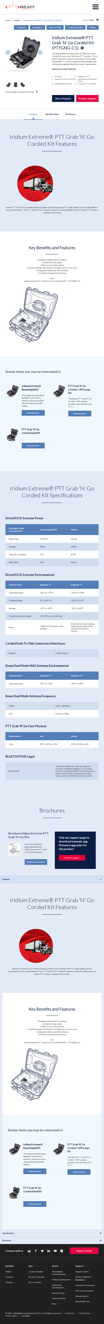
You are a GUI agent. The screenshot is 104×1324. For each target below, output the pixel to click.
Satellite (17, 20)
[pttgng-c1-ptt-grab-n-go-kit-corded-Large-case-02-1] (22, 84)
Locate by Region (36, 1271)
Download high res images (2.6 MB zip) (19, 92)
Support (79, 1266)
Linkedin (48, 1250)
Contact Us (70, 1313)
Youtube (55, 1250)
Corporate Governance (85, 1285)
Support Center (84, 1250)
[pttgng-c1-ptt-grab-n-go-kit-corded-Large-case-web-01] (8, 84)
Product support (87, 98)
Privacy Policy (11, 1316)
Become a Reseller (36, 1277)
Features (33, 114)
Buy (31, 1266)
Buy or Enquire (63, 98)
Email (29, 1250)
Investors (80, 1279)
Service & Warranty (83, 1277)
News (54, 1304)
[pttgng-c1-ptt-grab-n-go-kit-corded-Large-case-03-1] (15, 84)
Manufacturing (58, 1293)
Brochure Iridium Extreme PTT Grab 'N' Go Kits (28, 835)
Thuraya (8, 1282)
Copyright (26, 1316)
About (55, 1266)
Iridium (8, 1271)
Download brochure (36, 862)
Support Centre (82, 1271)
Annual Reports (82, 1296)
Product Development (61, 1279)
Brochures (71, 114)
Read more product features (64, 69)
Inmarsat (9, 1277)
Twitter (42, 1250)
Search (86, 20)
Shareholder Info (82, 1301)
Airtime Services (59, 1298)
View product (33, 413)
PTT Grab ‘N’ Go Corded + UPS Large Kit (79, 389)
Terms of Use (84, 1313)
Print (97, 20)
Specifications (52, 114)
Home (7, 20)
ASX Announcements (84, 1291)
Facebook (35, 1250)
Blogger (61, 1250)
